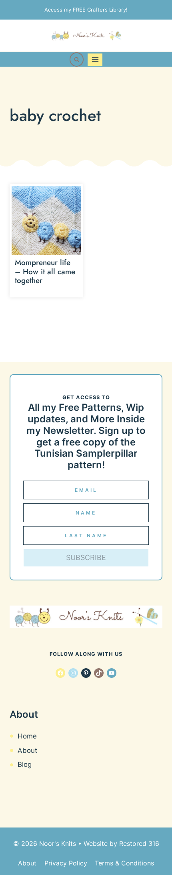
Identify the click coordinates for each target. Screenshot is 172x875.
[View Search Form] (77, 59)
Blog (25, 764)
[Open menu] (95, 59)
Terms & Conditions (124, 863)
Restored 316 (139, 843)
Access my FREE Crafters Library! (86, 9)
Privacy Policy (65, 863)
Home (27, 736)
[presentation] (46, 220)
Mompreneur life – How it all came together (45, 271)
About (27, 750)
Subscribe (86, 557)
